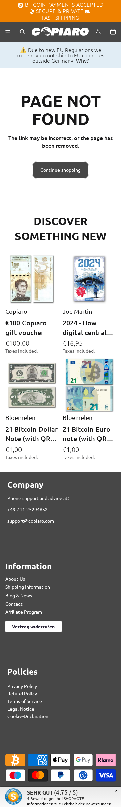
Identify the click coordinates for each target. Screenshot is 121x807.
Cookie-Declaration (27, 716)
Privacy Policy (22, 686)
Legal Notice (20, 708)
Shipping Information (27, 587)
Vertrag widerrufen (33, 626)
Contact (14, 603)
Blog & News (18, 595)
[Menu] (7, 31)
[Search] (22, 31)
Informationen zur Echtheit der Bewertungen (69, 803)
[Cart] (113, 31)
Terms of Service (24, 701)
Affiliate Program (23, 612)
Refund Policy (22, 693)
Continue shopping (60, 170)
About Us (15, 578)
